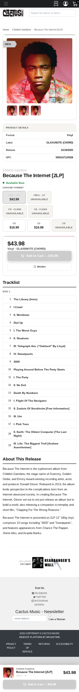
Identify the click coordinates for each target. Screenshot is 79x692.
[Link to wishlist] (56, 4)
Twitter (40, 597)
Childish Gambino (21, 29)
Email (40, 604)
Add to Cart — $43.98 (42, 255)
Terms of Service (27, 648)
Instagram (41, 601)
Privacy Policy (11, 646)
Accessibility (64, 644)
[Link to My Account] (65, 4)
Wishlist (41, 266)
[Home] (13, 12)
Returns (44, 644)
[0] (75, 4)
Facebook (40, 593)
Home (6, 29)
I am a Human (57, 619)
